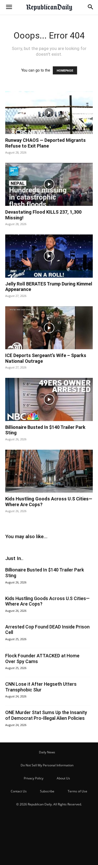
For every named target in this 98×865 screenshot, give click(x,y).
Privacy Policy (33, 778)
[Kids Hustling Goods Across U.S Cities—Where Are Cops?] (49, 471)
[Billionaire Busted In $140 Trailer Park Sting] (49, 399)
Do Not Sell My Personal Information (47, 765)
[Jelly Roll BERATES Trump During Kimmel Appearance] (49, 255)
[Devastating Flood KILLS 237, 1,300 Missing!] (49, 184)
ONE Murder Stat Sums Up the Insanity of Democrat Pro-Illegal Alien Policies (46, 715)
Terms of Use (77, 791)
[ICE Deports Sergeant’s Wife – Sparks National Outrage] (49, 327)
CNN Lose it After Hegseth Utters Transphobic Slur (41, 686)
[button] (9, 7)
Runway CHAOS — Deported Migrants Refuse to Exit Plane (45, 143)
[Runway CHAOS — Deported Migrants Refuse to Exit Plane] (49, 112)
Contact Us (19, 791)
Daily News (47, 752)
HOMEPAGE (65, 70)
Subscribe (47, 791)
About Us (63, 778)
